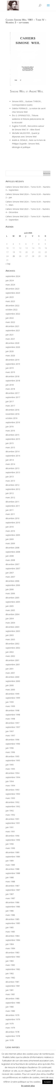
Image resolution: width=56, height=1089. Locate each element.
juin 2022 (10, 318)
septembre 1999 (13, 698)
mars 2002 (10, 656)
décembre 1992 (12, 802)
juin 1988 (10, 877)
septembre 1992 (13, 806)
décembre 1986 (12, 902)
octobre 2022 (11, 309)
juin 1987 (10, 894)
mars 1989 (10, 865)
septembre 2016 (13, 422)
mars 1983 (10, 965)
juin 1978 (10, 1040)
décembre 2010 (12, 518)
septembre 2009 (13, 535)
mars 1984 (10, 948)
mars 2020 (10, 355)
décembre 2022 (12, 305)
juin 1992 (10, 810)
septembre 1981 (13, 986)
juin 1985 (10, 927)
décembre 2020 (12, 343)
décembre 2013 (12, 468)
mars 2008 (10, 560)
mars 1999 (10, 706)
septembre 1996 (13, 743)
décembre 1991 (12, 819)
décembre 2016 (12, 409)
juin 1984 (10, 944)
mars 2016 (10, 430)
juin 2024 (10, 280)
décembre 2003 (12, 627)
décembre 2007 (12, 564)
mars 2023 (10, 301)
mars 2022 (10, 322)
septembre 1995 (13, 760)
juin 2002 (10, 652)
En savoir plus (28, 1085)
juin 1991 (10, 827)
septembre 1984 (13, 940)
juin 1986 (10, 911)
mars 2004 (10, 622)
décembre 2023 (12, 288)
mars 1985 (10, 931)
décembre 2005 (12, 597)
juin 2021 (10, 334)
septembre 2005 (13, 602)
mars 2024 (10, 284)
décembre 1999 (12, 693)
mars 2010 (10, 531)
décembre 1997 (12, 723)
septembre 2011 (13, 506)
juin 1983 (10, 961)
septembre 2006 (13, 585)
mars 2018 (10, 389)
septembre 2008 (13, 552)
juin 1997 (10, 731)
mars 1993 (10, 798)
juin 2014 (10, 460)
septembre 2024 (13, 276)
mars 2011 (10, 514)
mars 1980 (10, 1011)
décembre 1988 (12, 869)
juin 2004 (10, 618)
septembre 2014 (13, 455)
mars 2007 (10, 576)
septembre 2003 (13, 631)
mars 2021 (10, 339)
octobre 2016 (11, 418)
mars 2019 (10, 372)
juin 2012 (10, 493)
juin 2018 (10, 385)
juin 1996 (10, 748)
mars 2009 (10, 543)
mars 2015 (10, 447)
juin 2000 (10, 685)
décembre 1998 (12, 710)
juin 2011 (10, 510)
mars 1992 (10, 815)
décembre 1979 (12, 1015)
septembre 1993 (13, 794)
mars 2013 (10, 480)
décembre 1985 (12, 919)
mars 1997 (10, 735)
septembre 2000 (13, 681)
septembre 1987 (13, 890)
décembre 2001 (12, 660)
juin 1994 (10, 781)
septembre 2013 (13, 472)
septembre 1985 (13, 923)
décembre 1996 (12, 739)
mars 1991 (10, 831)
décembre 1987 (12, 885)
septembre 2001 (13, 664)
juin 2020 (10, 351)
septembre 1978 (13, 1036)
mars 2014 (10, 464)
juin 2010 (10, 526)
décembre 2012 (12, 485)
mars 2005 (10, 610)
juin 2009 (10, 539)
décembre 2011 (12, 501)
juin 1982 (10, 973)
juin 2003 (10, 635)
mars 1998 (10, 718)
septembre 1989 (13, 856)
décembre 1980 (12, 998)
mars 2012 (10, 497)
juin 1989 (10, 860)
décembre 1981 (12, 982)
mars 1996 (10, 752)
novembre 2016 (12, 414)
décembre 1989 (12, 852)
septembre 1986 (13, 906)
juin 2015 (10, 443)
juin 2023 (10, 297)
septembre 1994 (13, 777)
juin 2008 (10, 556)
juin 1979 (10, 1023)
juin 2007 (10, 572)
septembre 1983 (13, 956)
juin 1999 (10, 702)
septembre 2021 (13, 330)
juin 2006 (10, 589)
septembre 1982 (13, 969)
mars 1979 (10, 1027)
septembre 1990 (13, 840)
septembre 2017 (13, 397)
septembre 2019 (13, 364)
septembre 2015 (13, 439)
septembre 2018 (13, 380)
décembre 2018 (12, 376)
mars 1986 (10, 915)
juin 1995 (10, 764)
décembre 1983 (12, 952)
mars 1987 (10, 898)
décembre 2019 (12, 359)
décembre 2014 (12, 451)
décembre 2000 (12, 677)
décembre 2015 (12, 435)
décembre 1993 (12, 789)
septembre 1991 (13, 823)
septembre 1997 (13, 727)
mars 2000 (10, 689)
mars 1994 (10, 785)
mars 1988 (10, 881)
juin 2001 (10, 668)
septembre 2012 (13, 489)
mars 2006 (10, 593)
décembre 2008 (12, 547)
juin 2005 (10, 606)
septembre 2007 (13, 568)
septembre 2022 (13, 313)
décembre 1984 (12, 936)
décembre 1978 (12, 1032)
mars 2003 (10, 639)
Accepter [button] (47, 1082)
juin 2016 (10, 426)
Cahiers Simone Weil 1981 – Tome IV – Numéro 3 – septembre (26, 21)
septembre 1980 (13, 1002)
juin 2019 (10, 368)
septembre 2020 (13, 347)
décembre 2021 (12, 326)
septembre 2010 (13, 522)
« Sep (8, 263)
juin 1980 (10, 1006)
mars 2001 (10, 673)
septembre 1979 (13, 1019)
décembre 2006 (12, 581)
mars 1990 (10, 848)
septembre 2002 (13, 648)
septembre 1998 (13, 714)
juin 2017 (10, 401)
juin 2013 (10, 476)
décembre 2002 (12, 643)
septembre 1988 (13, 873)
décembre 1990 (12, 835)
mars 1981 (10, 994)
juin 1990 (10, 844)
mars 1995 (10, 769)
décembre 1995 (12, 756)
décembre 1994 (12, 773)
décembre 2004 (12, 614)
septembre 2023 (13, 293)
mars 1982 (10, 977)
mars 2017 (10, 405)
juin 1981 (10, 990)
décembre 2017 (12, 393)
